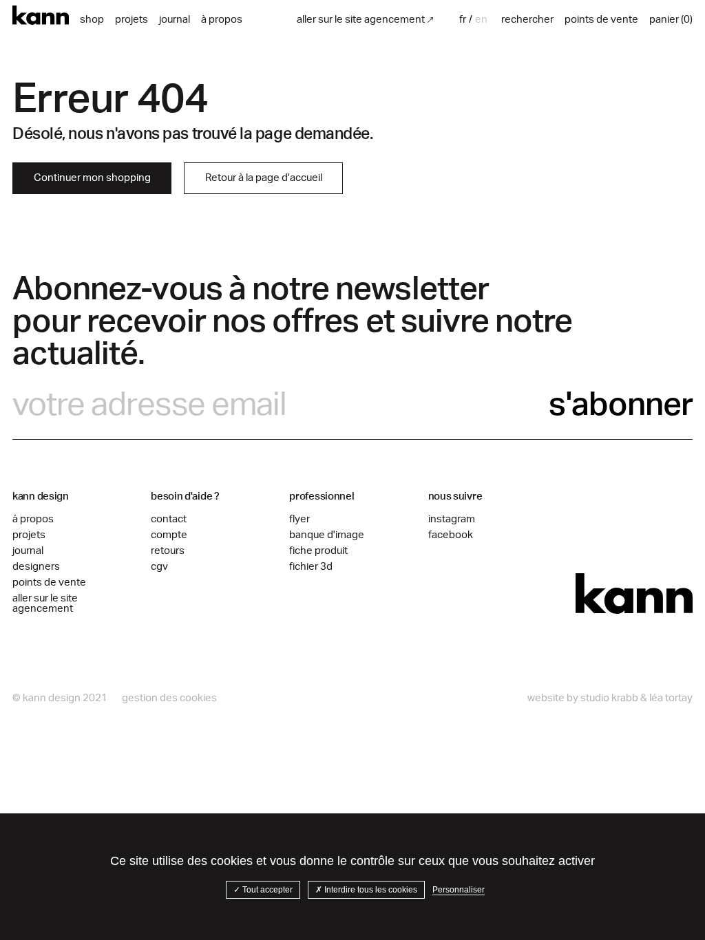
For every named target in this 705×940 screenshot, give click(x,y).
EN (481, 19)
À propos (33, 519)
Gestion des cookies (169, 698)
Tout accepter (266, 890)
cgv (159, 567)
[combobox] (464, 20)
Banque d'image (326, 535)
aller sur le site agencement (361, 19)
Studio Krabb (609, 698)
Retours (168, 551)
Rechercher (527, 19)
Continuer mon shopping (92, 178)
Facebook (450, 535)
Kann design (40, 15)
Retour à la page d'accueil (263, 178)
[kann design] (634, 594)
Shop (92, 19)
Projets (131, 19)
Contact (169, 519)
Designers (36, 567)
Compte (169, 535)
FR (462, 19)
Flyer (299, 519)
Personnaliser (458, 890)
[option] (481, 20)
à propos (221, 19)
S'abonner (621, 405)
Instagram (451, 519)
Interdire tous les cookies (369, 890)
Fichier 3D (311, 567)
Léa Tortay (671, 698)
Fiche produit (318, 551)
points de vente (601, 19)
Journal (174, 19)
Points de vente (49, 582)
